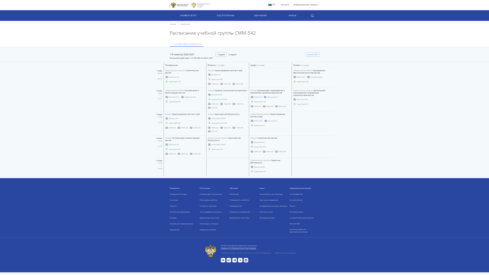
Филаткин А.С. (174, 77)
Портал (292, 206)
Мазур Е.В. (258, 97)
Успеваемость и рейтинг (239, 200)
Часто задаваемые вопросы (211, 212)
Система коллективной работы (301, 218)
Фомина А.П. (216, 74)
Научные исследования (269, 200)
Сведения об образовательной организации (238, 248)
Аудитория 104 (260, 101)
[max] (246, 260)
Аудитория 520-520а (219, 99)
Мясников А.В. (302, 99)
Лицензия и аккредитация (240, 212)
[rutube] (229, 260)
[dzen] (240, 260)
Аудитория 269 (174, 101)
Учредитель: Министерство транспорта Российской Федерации (246, 253)
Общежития (174, 230)
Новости (173, 206)
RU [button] (273, 4)
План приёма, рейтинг (208, 200)
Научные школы (266, 212)
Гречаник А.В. (216, 94)
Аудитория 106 (217, 149)
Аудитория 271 (260, 125)
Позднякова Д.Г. (316, 77)
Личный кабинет (296, 200)
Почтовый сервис (296, 212)
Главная (173, 24)
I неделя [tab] (221, 54)
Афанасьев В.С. (260, 167)
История (173, 218)
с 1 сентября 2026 (186, 44)
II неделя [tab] (232, 54)
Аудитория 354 (217, 79)
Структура (174, 200)
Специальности (236, 206)
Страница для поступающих (211, 194)
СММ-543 (239, 84)
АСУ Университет (296, 194)
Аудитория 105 (302, 81)
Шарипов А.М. (190, 97)
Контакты (285, 4)
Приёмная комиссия (208, 230)
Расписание (185, 24)
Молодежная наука (267, 218)
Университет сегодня (178, 194)
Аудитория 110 (174, 81)
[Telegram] (234, 260)
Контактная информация (180, 212)
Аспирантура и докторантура (271, 194)
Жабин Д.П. (301, 77)
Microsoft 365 (294, 224)
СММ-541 (215, 84)
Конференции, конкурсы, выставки (273, 206)
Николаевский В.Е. (218, 118)
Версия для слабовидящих (285, 253)
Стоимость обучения (208, 206)
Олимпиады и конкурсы (209, 224)
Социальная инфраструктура (181, 224)
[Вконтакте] (223, 260)
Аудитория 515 (302, 104)
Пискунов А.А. (272, 97)
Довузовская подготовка (209, 218)
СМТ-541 (214, 108)
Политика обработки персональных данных (298, 230)
